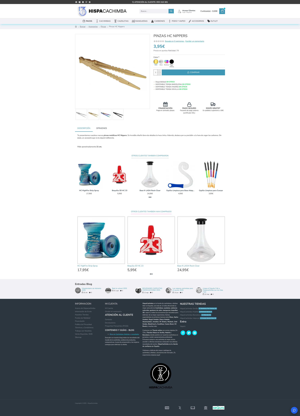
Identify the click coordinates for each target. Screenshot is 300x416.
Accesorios (93, 26)
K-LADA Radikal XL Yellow (120, 190)
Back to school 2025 (119, 288)
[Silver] (161, 61)
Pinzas (103, 26)
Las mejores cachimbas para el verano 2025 (182, 289)
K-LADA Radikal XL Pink (89, 190)
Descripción (83, 128)
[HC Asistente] (294, 410)
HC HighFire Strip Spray (180, 190)
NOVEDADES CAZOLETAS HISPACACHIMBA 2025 (152, 289)
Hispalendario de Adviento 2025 (91, 289)
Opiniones (101, 128)
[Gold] (156, 61)
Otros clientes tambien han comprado (151, 211)
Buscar (83, 26)
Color (156, 57)
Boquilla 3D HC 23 (211, 190)
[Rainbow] (166, 61)
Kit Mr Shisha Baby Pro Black (150, 190)
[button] (149, 197)
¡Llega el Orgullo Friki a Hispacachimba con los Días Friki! (213, 290)
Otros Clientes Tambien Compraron (150, 156)
